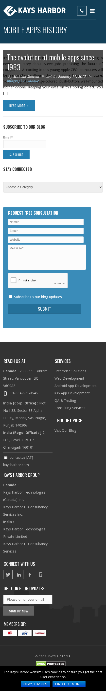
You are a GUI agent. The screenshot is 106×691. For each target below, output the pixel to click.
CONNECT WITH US (19, 564)
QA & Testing (65, 400)
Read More (19, 105)
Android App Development (75, 385)
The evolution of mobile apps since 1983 (50, 62)
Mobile (33, 80)
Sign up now (18, 610)
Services (63, 361)
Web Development (69, 378)
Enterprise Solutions (70, 371)
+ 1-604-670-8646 (23, 393)
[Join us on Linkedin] (18, 574)
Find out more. (69, 684)
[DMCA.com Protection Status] (51, 664)
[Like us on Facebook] (29, 574)
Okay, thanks (35, 684)
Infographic (16, 80)
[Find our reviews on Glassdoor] (40, 574)
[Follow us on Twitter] (8, 574)
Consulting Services (69, 407)
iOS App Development (72, 393)
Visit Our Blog (65, 430)
